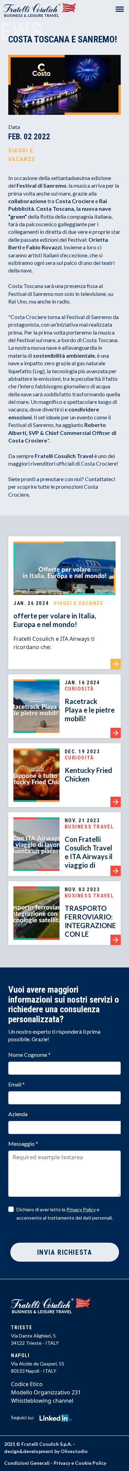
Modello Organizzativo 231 (46, 1392)
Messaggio (23, 1143)
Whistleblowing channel (42, 1400)
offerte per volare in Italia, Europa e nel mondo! (54, 620)
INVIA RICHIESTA (64, 1252)
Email (16, 1084)
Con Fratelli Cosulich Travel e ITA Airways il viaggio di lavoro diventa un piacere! (88, 860)
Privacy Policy (81, 1209)
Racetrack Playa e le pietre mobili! (90, 710)
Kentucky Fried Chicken (88, 774)
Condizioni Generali (27, 1463)
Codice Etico (27, 1384)
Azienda (18, 1114)
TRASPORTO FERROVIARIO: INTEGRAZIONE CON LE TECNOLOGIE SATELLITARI (90, 929)
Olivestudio (74, 1451)
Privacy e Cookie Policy (80, 1463)
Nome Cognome (29, 1054)
